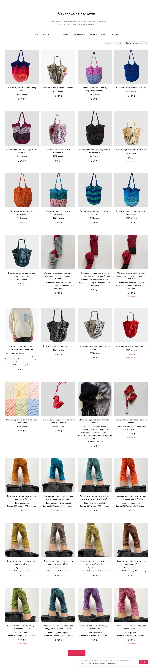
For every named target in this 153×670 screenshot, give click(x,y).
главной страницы (96, 21)
